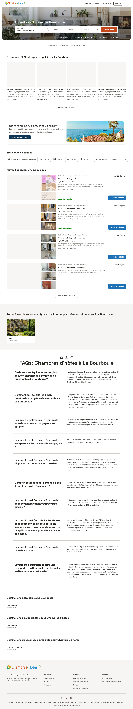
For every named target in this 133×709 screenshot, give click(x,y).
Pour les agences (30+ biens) (112, 681)
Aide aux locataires (79, 678)
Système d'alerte (74, 705)
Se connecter (106, 3)
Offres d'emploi (49, 678)
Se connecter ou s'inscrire (20, 137)
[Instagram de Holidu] (62, 698)
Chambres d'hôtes (61, 37)
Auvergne (77, 37)
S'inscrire (118, 3)
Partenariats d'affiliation (81, 688)
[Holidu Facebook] (71, 698)
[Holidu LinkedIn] (66, 698)
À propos (47, 681)
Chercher (109, 29)
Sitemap (120, 702)
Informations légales (59, 705)
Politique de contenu (108, 702)
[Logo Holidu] (15, 3)
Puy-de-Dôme (87, 37)
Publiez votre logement (91, 3)
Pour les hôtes (107, 678)
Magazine (47, 685)
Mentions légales (76, 702)
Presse (75, 685)
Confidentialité (94, 702)
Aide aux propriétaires (80, 681)
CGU (85, 702)
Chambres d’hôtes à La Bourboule (106, 37)
